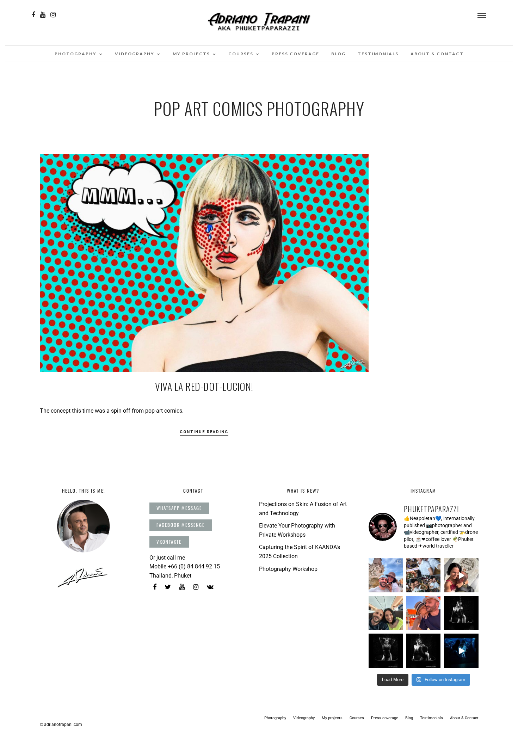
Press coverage (295, 53)
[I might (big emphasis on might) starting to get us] (386, 613)
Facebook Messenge (180, 524)
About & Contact (437, 53)
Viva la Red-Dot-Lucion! (204, 386)
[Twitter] (168, 587)
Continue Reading (204, 432)
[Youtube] (42, 15)
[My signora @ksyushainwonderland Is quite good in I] (461, 575)
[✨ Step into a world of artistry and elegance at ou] (461, 651)
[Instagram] (53, 15)
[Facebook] (154, 587)
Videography (134, 53)
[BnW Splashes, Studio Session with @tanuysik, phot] (461, 613)
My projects (191, 53)
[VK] (210, 587)
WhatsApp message (179, 507)
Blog (338, 53)
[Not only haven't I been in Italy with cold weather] (423, 613)
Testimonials (378, 53)
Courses (240, 53)
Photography (76, 53)
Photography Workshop (288, 569)
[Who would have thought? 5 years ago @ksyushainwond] (423, 575)
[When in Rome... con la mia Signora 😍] (386, 575)
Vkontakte (168, 541)
